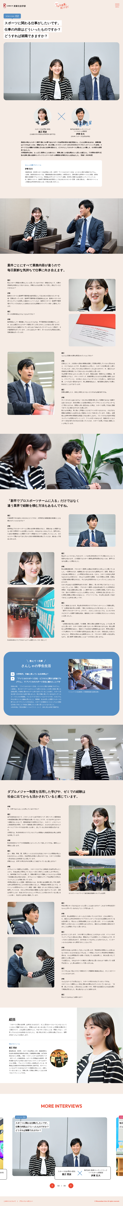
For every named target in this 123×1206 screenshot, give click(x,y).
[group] (61, 1148)
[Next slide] (70, 1185)
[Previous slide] (52, 1185)
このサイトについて (10, 1201)
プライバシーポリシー (26, 1201)
